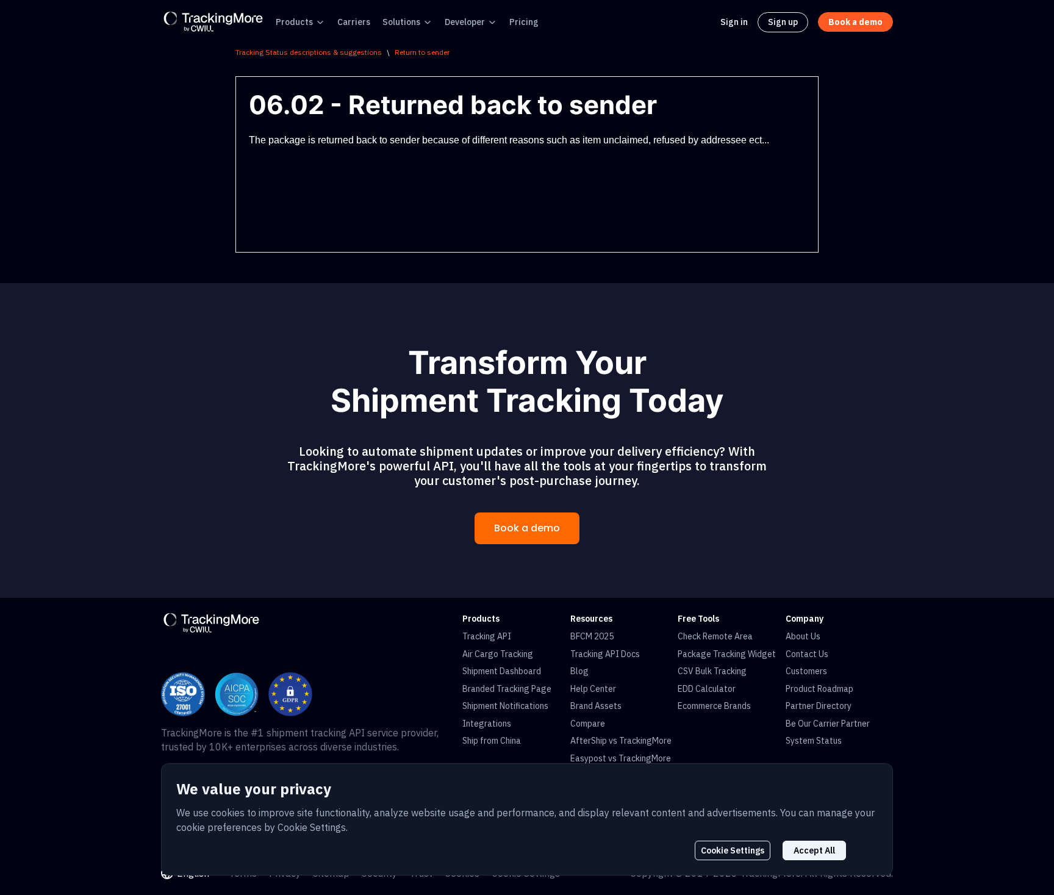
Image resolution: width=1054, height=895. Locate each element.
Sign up (783, 21)
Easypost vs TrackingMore (620, 758)
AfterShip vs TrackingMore (621, 740)
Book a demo (527, 528)
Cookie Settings (732, 850)
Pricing (524, 21)
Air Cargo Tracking (497, 654)
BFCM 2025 (592, 636)
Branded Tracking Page (506, 688)
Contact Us (807, 654)
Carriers (353, 21)
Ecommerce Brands (714, 705)
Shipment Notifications (505, 705)
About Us (803, 636)
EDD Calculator (707, 688)
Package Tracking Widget (727, 654)
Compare (587, 723)
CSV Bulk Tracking (712, 671)
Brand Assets (596, 705)
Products (294, 21)
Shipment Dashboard (501, 671)
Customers (806, 671)
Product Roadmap (819, 688)
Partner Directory (818, 705)
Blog (579, 671)
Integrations (486, 723)
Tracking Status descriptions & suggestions (308, 52)
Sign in (734, 21)
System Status (814, 740)
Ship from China (491, 740)
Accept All (814, 850)
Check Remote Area (715, 636)
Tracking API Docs (605, 654)
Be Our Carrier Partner (828, 723)
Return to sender (422, 52)
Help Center (593, 688)
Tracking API (486, 636)
